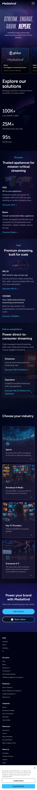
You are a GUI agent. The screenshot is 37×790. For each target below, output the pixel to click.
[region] (18, 777)
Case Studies (6, 720)
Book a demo (20, 619)
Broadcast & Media (8, 710)
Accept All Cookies (18, 786)
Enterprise (5, 717)
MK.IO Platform (7, 687)
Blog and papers (7, 736)
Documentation (7, 740)
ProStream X (6, 671)
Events (4, 733)
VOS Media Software (8, 674)
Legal (4, 762)
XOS (3, 661)
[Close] (34, 768)
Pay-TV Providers (7, 713)
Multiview (5, 648)
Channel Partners (7, 756)
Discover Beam (9, 232)
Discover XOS (8, 205)
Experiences (6, 697)
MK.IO (4, 645)
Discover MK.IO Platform (16, 370)
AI (3, 651)
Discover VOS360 (10, 316)
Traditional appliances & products (12, 677)
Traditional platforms (8, 694)
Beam (4, 664)
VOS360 (5, 641)
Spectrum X (6, 668)
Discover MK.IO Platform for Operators (17, 392)
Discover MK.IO (9, 289)
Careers (4, 759)
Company (5, 753)
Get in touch (18, 612)
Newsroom (5, 730)
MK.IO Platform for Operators (12, 690)
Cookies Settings (18, 780)
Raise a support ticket (9, 743)
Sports (4, 707)
